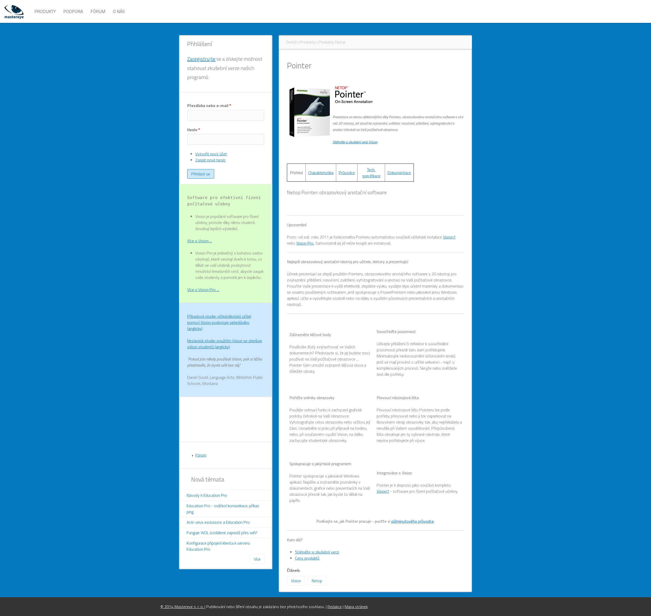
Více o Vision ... (199, 241)
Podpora (73, 11)
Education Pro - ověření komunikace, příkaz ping (223, 509)
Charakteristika (320, 173)
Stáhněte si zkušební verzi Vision (355, 142)
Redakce (335, 607)
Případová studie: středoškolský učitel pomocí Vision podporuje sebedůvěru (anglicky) (219, 322)
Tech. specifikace (371, 173)
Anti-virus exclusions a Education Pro (218, 522)
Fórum (98, 11)
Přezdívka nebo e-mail (209, 105)
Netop (317, 581)
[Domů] (14, 11)
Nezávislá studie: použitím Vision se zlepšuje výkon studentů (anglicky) (224, 344)
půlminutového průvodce (412, 521)
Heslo (193, 130)
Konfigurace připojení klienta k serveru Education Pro (218, 546)
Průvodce (347, 173)
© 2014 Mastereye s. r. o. (182, 607)
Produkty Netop (332, 42)
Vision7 (449, 237)
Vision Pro (305, 243)
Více (257, 559)
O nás (119, 11)
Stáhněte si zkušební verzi (317, 552)
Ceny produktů (307, 558)
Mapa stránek (356, 607)
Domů (291, 42)
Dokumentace (399, 173)
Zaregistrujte (201, 59)
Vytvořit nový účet (211, 154)
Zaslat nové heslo (210, 160)
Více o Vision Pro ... (203, 290)
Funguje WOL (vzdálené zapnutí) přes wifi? (222, 533)
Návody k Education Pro (207, 495)
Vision (296, 581)
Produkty (45, 11)
